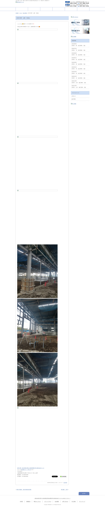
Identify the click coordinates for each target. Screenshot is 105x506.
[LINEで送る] (63, 476)
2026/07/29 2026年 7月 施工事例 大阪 (78, 49)
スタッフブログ (47, 501)
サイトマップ (82, 501)
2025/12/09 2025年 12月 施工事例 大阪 (79, 81)
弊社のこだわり (46, 9)
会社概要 (71, 9)
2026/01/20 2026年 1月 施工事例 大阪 (78, 77)
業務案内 (34, 9)
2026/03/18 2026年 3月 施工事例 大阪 (78, 68)
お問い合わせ (83, 9)
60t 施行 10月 (64, 489)
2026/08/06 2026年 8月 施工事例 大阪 (78, 44)
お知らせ (74, 96)
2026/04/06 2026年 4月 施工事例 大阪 (78, 63)
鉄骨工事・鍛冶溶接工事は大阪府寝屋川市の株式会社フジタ (30, 468)
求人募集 (74, 501)
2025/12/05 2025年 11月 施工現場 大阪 (79, 86)
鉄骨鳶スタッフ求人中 (26, 469)
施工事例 (59, 9)
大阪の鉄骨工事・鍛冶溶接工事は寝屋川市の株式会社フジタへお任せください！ (52, 498)
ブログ (20, 13)
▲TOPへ (84, 493)
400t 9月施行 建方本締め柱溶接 (23, 489)
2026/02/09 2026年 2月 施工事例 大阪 (78, 72)
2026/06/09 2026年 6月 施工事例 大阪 (78, 54)
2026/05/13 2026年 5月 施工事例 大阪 (78, 58)
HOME (21, 9)
